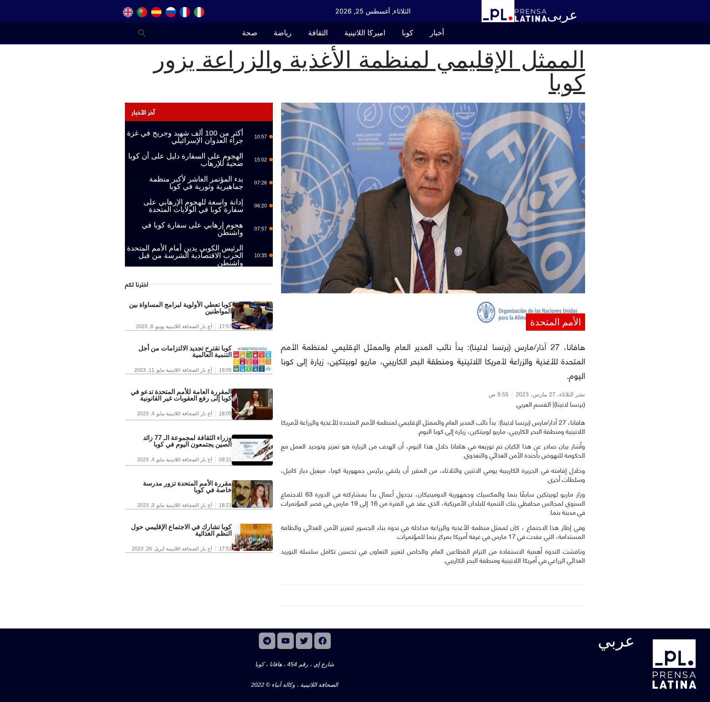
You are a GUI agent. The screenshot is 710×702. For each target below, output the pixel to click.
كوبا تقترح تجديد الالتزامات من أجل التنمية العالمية (185, 351)
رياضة (283, 33)
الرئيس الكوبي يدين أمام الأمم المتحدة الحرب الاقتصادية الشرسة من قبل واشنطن (185, 255)
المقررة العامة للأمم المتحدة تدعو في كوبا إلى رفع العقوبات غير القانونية (181, 395)
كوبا (407, 33)
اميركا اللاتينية (364, 33)
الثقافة (318, 33)
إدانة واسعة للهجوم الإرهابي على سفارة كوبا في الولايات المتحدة (193, 206)
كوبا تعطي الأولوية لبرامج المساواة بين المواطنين (180, 308)
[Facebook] (322, 641)
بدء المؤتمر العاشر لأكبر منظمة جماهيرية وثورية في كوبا (196, 183)
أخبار (437, 33)
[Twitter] (304, 641)
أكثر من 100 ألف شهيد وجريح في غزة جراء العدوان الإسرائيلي (185, 137)
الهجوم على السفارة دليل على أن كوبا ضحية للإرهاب (185, 160)
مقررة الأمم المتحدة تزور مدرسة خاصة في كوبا (187, 486)
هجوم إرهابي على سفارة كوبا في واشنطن (192, 229)
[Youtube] (285, 641)
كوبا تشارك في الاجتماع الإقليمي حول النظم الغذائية (181, 530)
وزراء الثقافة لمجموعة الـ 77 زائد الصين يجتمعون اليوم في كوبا (187, 441)
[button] (142, 32)
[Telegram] (267, 641)
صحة (249, 33)
